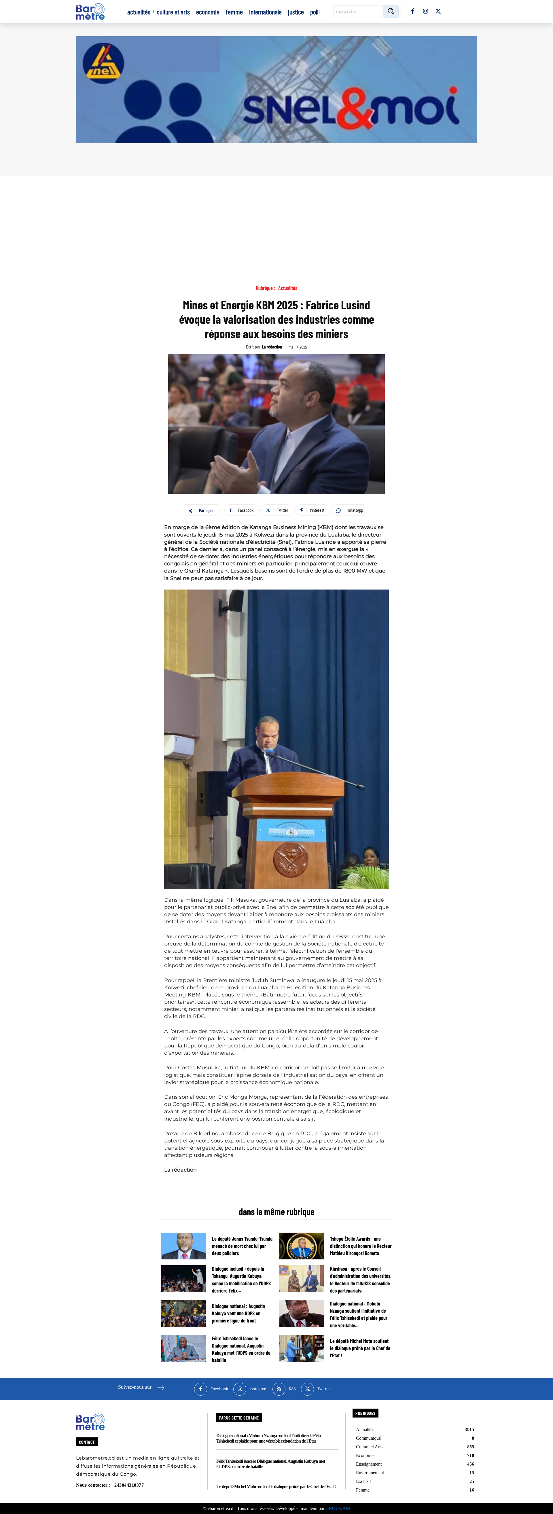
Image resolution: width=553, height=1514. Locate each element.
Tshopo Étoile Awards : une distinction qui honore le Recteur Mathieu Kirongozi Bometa (361, 1246)
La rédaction (272, 346)
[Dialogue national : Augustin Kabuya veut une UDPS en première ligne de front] (183, 1313)
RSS (292, 1388)
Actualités (287, 288)
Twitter (323, 1388)
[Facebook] (412, 11)
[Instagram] (425, 11)
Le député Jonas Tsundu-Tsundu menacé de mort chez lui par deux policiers (242, 1246)
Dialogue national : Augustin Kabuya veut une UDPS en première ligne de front (238, 1313)
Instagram (258, 1388)
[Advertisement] (276, 219)
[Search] (391, 11)
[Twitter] (438, 11)
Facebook (219, 1388)
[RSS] (278, 1389)
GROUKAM (337, 1508)
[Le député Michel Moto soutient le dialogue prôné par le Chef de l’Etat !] (301, 1348)
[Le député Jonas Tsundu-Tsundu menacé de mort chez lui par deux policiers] (183, 1246)
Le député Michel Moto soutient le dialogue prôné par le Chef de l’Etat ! (360, 1348)
